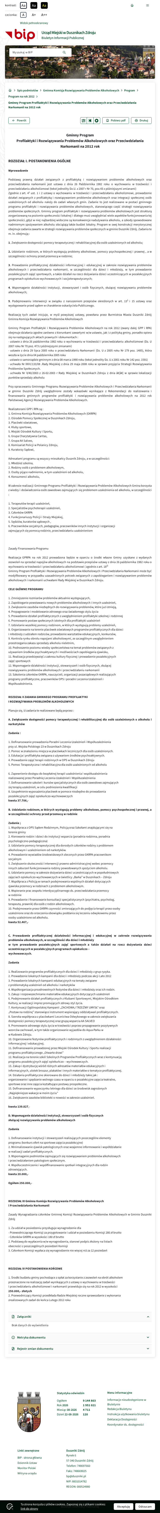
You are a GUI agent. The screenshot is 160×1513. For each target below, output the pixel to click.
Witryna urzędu (30, 1473)
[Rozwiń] (148, 5)
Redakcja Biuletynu (119, 1409)
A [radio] (23, 14)
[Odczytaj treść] (97, 120)
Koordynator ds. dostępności (125, 1424)
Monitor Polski (30, 1468)
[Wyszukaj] (64, 52)
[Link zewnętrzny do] (20, 35)
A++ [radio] (44, 14)
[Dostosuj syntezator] (83, 120)
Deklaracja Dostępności (122, 1419)
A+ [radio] (34, 14)
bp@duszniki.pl (76, 1476)
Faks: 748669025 (76, 1471)
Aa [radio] (23, 5)
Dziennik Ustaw (30, 1463)
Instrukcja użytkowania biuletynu (128, 1414)
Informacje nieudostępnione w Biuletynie (126, 1402)
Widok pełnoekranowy (34, 23)
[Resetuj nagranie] (90, 120)
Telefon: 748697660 (78, 1466)
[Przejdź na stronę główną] (133, 5)
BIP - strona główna (30, 1458)
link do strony (29, 1509)
